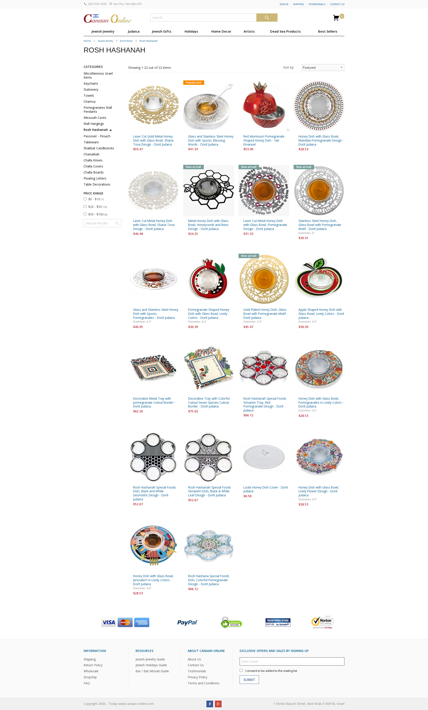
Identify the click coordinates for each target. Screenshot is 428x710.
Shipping (298, 4)
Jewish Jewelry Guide (150, 659)
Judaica (134, 31)
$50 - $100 (97, 214)
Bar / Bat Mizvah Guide (152, 671)
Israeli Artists (105, 40)
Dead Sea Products (285, 31)
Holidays (191, 31)
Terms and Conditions (204, 683)
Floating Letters (95, 178)
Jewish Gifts (161, 31)
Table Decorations (97, 184)
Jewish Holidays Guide (151, 665)
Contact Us (337, 4)
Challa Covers (93, 166)
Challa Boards (94, 172)
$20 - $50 (97, 207)
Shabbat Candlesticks (99, 148)
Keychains (91, 83)
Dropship (90, 677)
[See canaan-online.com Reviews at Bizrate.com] (277, 622)
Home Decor (221, 31)
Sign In (284, 4)
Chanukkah (91, 154)
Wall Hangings (94, 123)
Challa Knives (93, 160)
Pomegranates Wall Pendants (98, 109)
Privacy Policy (197, 677)
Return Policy (93, 665)
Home (87, 40)
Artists (249, 31)
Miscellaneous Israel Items (98, 75)
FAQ (87, 683)
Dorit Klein (126, 40)
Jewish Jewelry (103, 31)
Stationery (91, 89)
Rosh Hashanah (149, 40)
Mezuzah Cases (95, 117)
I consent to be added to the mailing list (271, 671)
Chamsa (89, 101)
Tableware (91, 142)
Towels (89, 95)
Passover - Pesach (97, 136)
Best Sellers (327, 31)
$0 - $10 (96, 199)
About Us (194, 659)
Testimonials (317, 4)
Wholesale (91, 671)
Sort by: (288, 67)
